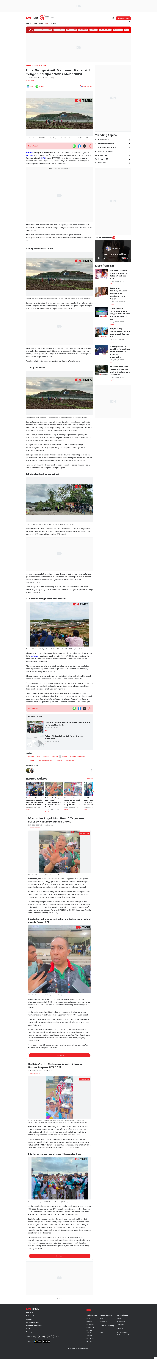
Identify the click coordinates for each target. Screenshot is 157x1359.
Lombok (30, 152)
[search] (113, 18)
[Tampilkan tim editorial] (92, 770)
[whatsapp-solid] (74, 146)
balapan (30, 155)
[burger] (129, 22)
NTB (43, 158)
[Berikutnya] (93, 895)
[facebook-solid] (79, 146)
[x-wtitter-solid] (84, 146)
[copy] (89, 146)
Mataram (35, 656)
